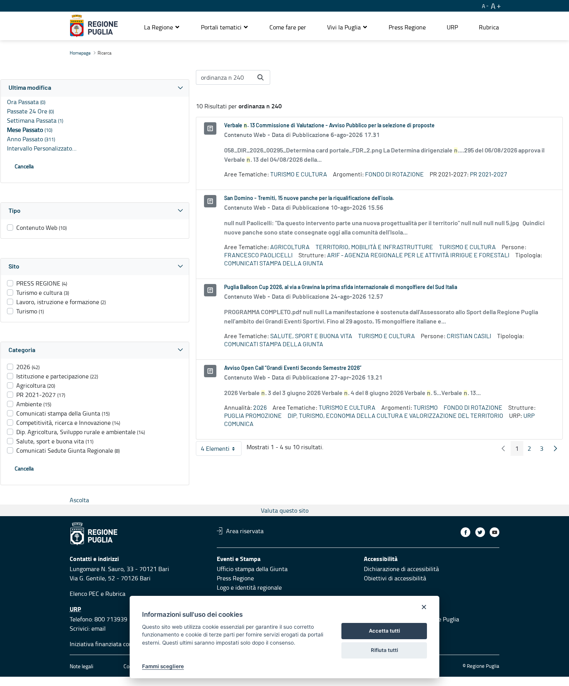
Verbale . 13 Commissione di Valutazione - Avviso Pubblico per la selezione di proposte (329, 125)
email (98, 628)
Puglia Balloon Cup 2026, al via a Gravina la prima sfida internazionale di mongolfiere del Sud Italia (340, 287)
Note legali (81, 666)
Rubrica (115, 593)
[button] (162, 27)
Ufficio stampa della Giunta (252, 569)
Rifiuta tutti (384, 650)
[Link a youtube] (494, 532)
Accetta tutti (384, 631)
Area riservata (245, 530)
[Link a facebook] (465, 532)
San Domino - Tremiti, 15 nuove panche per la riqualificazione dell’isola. (309, 198)
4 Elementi (221, 450)
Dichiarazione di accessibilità (401, 569)
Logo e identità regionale (249, 587)
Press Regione (235, 578)
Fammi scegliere (163, 666)
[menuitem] (287, 27)
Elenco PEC (84, 593)
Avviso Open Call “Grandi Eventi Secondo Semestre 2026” (293, 368)
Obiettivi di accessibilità (395, 578)
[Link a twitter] (480, 532)
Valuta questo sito (284, 510)
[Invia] (260, 77)
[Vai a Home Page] (94, 26)
